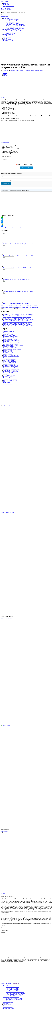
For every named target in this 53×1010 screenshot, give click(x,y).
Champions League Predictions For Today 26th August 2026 (16, 323)
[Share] (26, 226)
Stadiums (5, 38)
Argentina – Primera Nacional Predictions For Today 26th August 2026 (18, 291)
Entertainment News (7, 350)
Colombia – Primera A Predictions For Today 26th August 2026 (17, 324)
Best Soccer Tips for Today (9, 335)
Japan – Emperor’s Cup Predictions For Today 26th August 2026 (17, 322)
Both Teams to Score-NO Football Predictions (16, 25)
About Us (5, 35)
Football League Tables (8, 40)
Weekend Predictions (7, 39)
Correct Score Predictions (8, 346)
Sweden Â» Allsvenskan (8, 376)
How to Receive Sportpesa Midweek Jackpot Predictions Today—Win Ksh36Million (19, 307)
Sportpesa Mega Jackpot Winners (10, 371)
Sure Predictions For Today (9, 375)
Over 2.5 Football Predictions (12, 19)
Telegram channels (7, 37)
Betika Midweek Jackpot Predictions (14, 32)
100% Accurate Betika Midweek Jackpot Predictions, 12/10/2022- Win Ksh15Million (19, 305)
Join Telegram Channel (26, 167)
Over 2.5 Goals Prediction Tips (10, 362)
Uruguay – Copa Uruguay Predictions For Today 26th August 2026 (18, 325)
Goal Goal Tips (6, 9)
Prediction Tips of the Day (9, 364)
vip (4, 381)
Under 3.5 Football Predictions (12, 23)
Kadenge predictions (10, 33)
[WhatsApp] (26, 217)
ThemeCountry (16, 983)
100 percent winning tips (8, 6)
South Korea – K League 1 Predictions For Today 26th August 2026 (18, 243)
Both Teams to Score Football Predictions (15, 24)
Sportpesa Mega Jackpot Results (10, 370)
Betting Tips (6, 3)
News (4, 357)
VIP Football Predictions (8, 4)
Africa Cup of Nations (8, 334)
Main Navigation (4, 1)
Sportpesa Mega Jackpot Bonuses (10, 367)
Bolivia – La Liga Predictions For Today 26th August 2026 (16, 303)
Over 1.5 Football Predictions (12, 22)
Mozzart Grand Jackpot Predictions (11, 356)
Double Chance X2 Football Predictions (15, 28)
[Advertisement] (26, 52)
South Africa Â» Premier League (10, 366)
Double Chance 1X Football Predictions (15, 27)
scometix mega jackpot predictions (10, 365)
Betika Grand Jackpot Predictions (10, 336)
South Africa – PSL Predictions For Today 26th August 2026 (16, 279)
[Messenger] (26, 222)
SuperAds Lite (4, 983)
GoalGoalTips (5, 70)
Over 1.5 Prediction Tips (8, 360)
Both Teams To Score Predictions (10, 344)
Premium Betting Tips (8, 34)
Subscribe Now (6, 183)
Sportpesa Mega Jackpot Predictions (11, 29)
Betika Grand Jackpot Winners (10, 339)
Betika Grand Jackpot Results (9, 337)
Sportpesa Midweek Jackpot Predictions (14, 30)
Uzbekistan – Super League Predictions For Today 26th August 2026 (18, 255)
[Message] (26, 224)
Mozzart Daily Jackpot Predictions (10, 355)
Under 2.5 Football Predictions (12, 20)
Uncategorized (6, 377)
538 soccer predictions (8, 332)
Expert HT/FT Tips (7, 351)
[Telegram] (26, 219)
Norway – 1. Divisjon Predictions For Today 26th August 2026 (17, 267)
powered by (9, 983)
